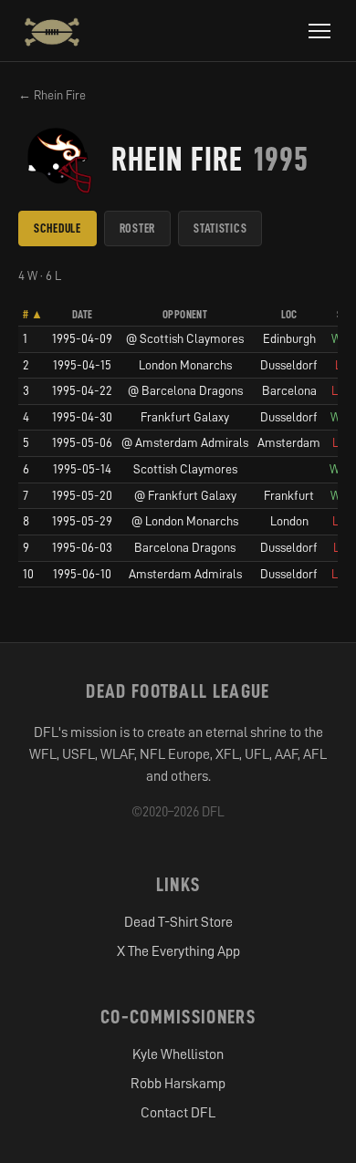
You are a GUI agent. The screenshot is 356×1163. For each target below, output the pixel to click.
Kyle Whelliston (178, 1054)
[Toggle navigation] (319, 31)
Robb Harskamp (178, 1083)
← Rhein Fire (52, 94)
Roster (137, 228)
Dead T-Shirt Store (178, 922)
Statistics (220, 228)
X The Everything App (178, 951)
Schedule (57, 228)
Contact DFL (178, 1113)
